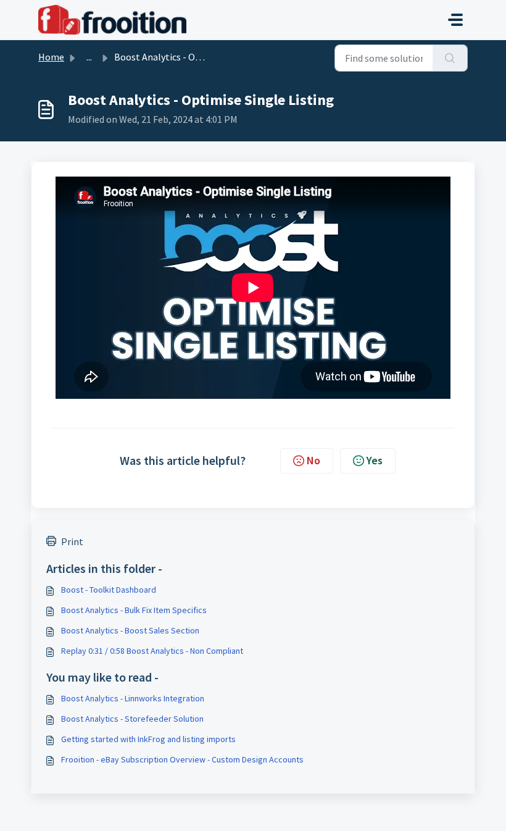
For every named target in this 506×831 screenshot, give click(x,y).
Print (72, 541)
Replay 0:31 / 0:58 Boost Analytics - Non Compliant (152, 650)
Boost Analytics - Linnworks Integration (132, 698)
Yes (375, 460)
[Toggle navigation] (455, 20)
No (313, 460)
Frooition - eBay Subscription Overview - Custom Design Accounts (182, 759)
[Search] (450, 58)
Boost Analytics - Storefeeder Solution (132, 718)
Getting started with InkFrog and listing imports (148, 739)
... (89, 57)
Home (51, 57)
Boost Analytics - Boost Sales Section (130, 630)
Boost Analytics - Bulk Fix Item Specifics (134, 610)
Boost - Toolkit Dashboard (108, 589)
